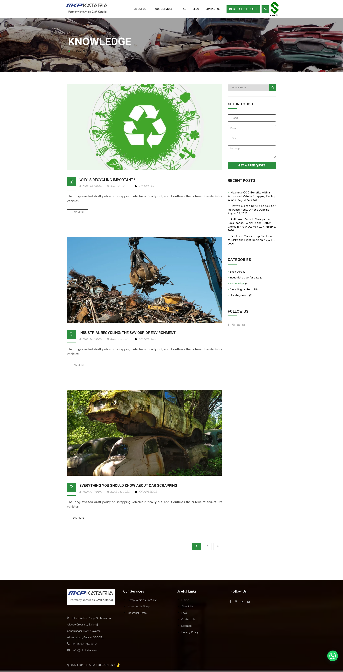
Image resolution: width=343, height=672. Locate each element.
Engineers (236, 272)
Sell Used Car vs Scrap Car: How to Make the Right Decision (250, 238)
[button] (332, 656)
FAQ (184, 613)
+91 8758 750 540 (84, 644)
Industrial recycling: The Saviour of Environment (127, 333)
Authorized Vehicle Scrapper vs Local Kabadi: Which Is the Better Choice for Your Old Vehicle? (249, 223)
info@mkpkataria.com (86, 650)
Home (185, 600)
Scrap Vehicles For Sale (142, 600)
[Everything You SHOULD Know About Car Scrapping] (144, 433)
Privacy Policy (189, 632)
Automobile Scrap (139, 606)
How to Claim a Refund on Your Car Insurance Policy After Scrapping (251, 208)
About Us (187, 606)
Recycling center (240, 289)
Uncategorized (239, 295)
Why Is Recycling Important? (107, 180)
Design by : (107, 665)
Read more (77, 212)
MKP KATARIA (92, 186)
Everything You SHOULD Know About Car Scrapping (128, 485)
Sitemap (186, 626)
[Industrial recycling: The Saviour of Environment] (144, 280)
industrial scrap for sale (244, 278)
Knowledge (147, 186)
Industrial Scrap (137, 613)
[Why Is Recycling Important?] (144, 127)
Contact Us (188, 619)
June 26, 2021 (119, 186)
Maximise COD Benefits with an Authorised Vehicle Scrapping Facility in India (251, 196)
